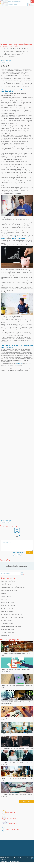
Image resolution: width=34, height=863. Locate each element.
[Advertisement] (17, 24)
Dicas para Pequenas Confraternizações (13, 587)
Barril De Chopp (5, 635)
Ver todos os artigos (26, 801)
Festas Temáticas (6, 596)
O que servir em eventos (8, 605)
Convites (3, 593)
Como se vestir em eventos (9, 590)
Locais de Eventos (6, 584)
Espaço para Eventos (7, 623)
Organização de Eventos (8, 611)
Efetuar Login (17, 535)
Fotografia (4, 599)
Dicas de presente (6, 620)
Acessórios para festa (7, 602)
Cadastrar (17, 538)
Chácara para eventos (7, 632)
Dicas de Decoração (7, 608)
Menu (32, 1)
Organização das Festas (8, 581)
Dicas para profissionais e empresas (11, 614)
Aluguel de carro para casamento (11, 626)
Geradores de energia (7, 629)
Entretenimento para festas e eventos (12, 617)
